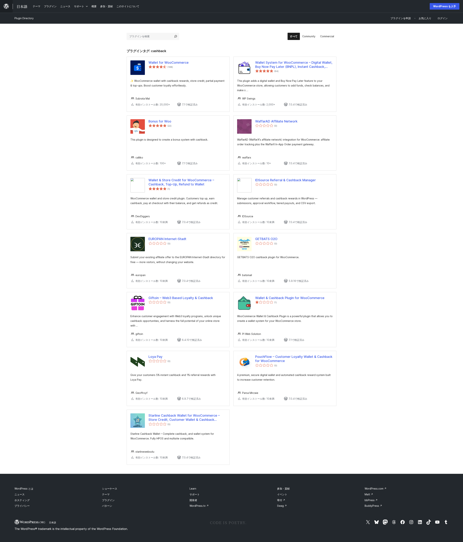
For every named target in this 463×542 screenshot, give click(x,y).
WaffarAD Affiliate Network (276, 121)
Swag (282, 505)
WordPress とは (23, 488)
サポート (195, 494)
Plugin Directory (24, 18)
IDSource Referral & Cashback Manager (285, 180)
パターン (107, 505)
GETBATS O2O (266, 239)
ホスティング (22, 500)
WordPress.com (375, 488)
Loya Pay (155, 357)
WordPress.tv (199, 505)
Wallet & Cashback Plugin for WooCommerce (289, 298)
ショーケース (109, 488)
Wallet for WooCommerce (168, 62)
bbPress (371, 500)
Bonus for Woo (159, 121)
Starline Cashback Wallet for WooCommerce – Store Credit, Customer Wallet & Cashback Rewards (184, 418)
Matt (369, 494)
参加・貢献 (283, 488)
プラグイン (108, 500)
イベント (282, 494)
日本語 (52, 522)
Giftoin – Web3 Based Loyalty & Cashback (180, 298)
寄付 (281, 500)
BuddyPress (373, 505)
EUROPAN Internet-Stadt (167, 239)
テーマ (106, 494)
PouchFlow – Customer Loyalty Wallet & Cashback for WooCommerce (293, 359)
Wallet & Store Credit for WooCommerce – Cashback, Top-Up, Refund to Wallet (181, 182)
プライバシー (22, 505)
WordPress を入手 (444, 6)
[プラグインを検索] (175, 36)
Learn (193, 488)
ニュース (19, 494)
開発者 (193, 500)
